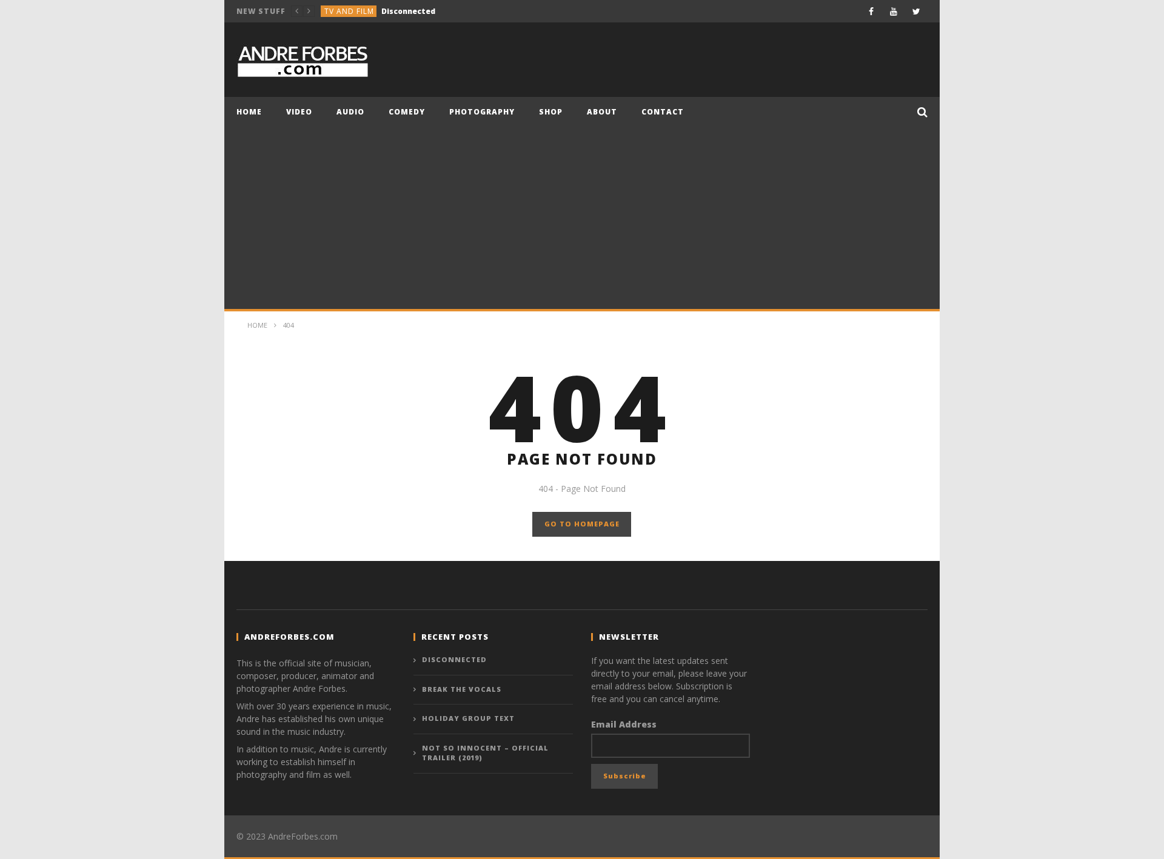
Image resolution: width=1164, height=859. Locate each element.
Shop (551, 112)
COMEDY (407, 112)
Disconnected (454, 659)
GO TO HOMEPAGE (582, 523)
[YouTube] (894, 11)
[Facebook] (871, 11)
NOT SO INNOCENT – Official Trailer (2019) (485, 753)
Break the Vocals (399, 12)
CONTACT (662, 112)
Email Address (624, 724)
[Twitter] (916, 11)
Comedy (341, 12)
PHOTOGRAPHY (482, 112)
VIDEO (299, 112)
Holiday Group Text (468, 718)
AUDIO (350, 112)
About (602, 112)
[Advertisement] (582, 218)
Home (249, 112)
